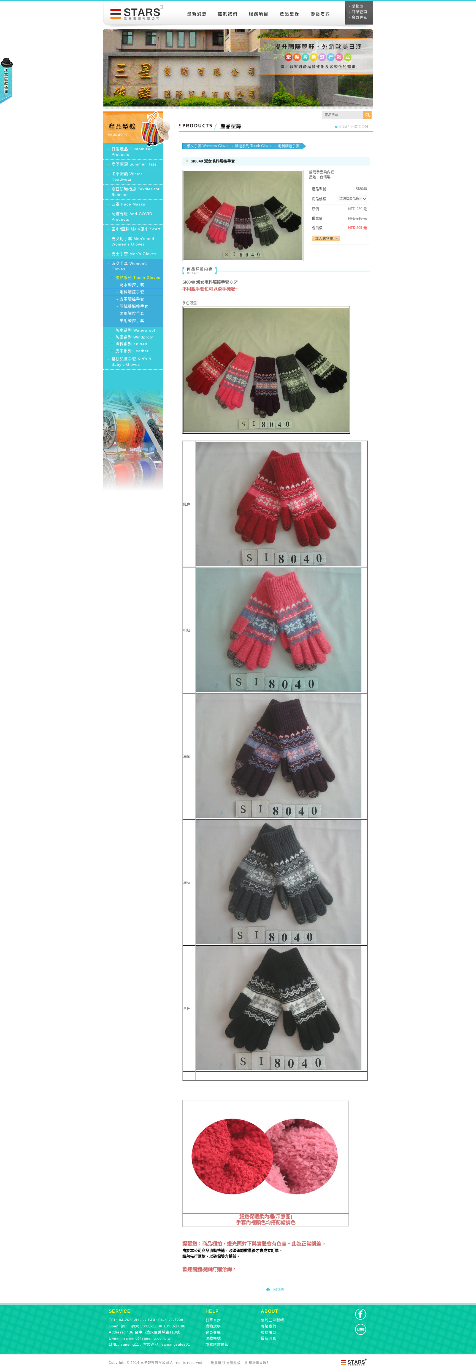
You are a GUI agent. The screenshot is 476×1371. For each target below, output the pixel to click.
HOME (344, 127)
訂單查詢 (359, 12)
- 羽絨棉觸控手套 (132, 306)
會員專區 (359, 17)
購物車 (357, 6)
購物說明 (213, 1326)
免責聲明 (218, 1363)
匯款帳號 (213, 1338)
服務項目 (268, 1332)
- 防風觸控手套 (130, 313)
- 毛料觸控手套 (130, 292)
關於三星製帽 (272, 1320)
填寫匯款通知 (217, 1344)
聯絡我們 (268, 1326)
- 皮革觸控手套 (130, 299)
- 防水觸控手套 (130, 284)
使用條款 (233, 1363)
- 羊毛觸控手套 (130, 320)
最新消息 (268, 1338)
